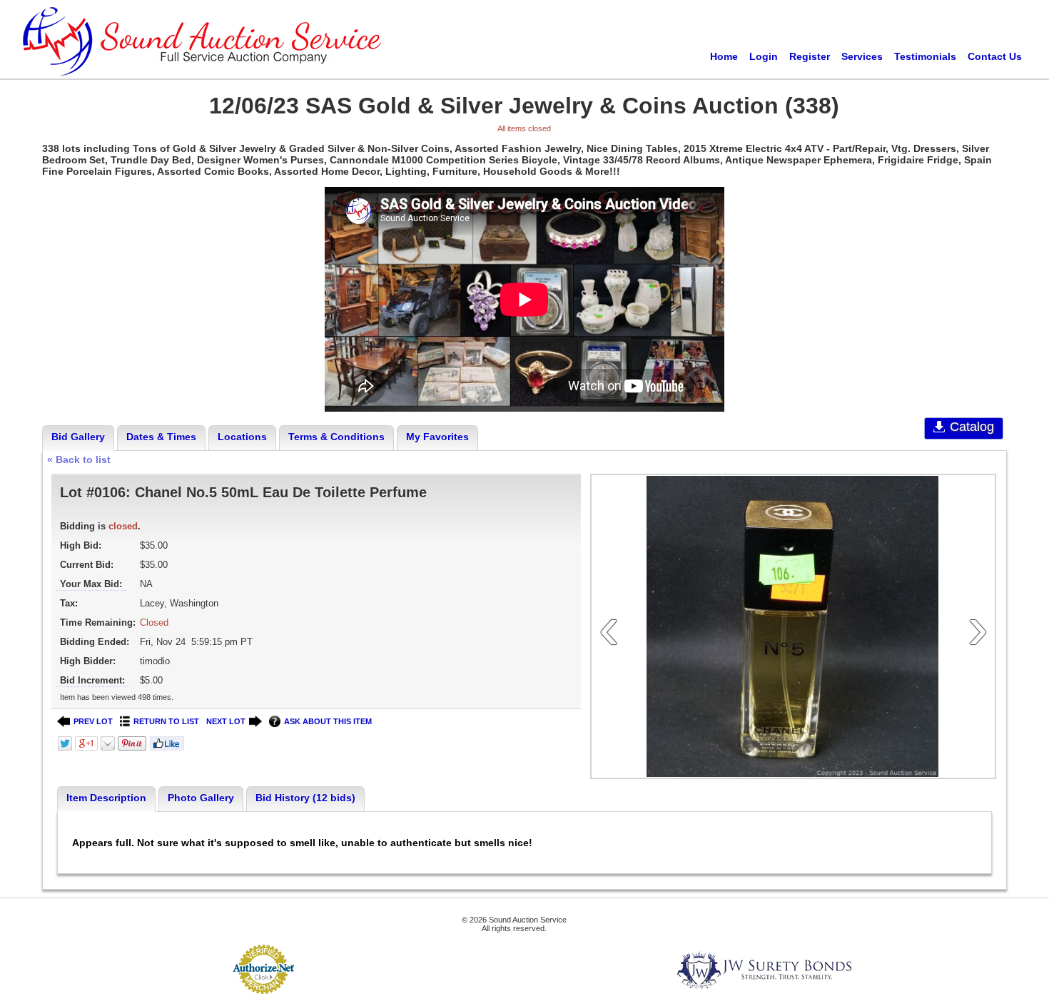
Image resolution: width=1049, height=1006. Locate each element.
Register (809, 56)
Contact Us (995, 56)
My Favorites (437, 436)
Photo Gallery (201, 797)
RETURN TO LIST (166, 721)
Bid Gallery (78, 436)
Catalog (972, 427)
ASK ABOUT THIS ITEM (328, 721)
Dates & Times (161, 436)
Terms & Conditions (336, 436)
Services (862, 56)
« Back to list (79, 459)
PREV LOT (93, 721)
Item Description (106, 797)
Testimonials (925, 56)
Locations (242, 436)
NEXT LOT (225, 721)
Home (724, 56)
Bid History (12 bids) (305, 797)
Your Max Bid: (91, 584)
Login (763, 56)
